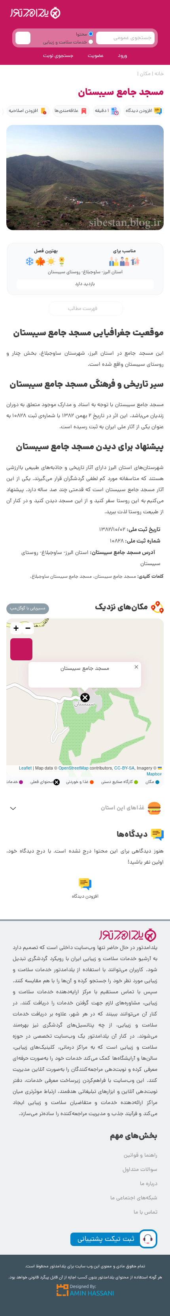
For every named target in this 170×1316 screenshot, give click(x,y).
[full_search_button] (22, 38)
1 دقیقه (102, 111)
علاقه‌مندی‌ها (66, 111)
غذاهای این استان (123, 808)
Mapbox (154, 774)
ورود (122, 56)
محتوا (82, 34)
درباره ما (148, 1184)
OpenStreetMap (74, 768)
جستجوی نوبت (58, 56)
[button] (85, 697)
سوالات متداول (140, 1170)
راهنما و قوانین (140, 1156)
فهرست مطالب (83, 308)
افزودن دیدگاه (139, 111)
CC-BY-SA (124, 768)
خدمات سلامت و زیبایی (65, 42)
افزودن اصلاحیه (23, 111)
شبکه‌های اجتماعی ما (133, 1198)
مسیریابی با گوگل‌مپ (27, 608)
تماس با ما (145, 1212)
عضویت (96, 56)
